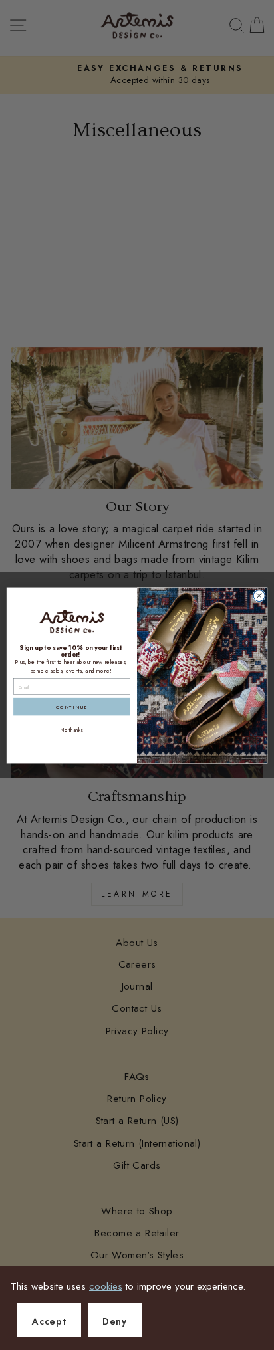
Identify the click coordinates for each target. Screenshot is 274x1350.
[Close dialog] (259, 595)
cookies (105, 1286)
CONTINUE (72, 706)
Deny (114, 1321)
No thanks (72, 729)
